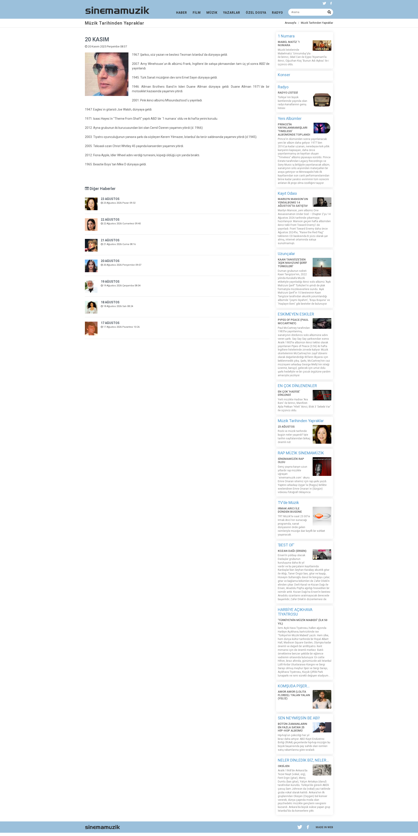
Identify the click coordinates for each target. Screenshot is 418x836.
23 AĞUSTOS (110, 199)
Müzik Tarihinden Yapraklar (317, 22)
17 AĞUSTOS (110, 323)
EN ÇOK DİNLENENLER (297, 385)
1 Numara (286, 36)
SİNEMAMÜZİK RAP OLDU (291, 460)
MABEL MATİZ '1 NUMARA (289, 43)
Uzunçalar (286, 253)
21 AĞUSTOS (110, 240)
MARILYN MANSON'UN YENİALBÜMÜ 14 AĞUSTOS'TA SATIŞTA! (293, 202)
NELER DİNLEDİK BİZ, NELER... (303, 760)
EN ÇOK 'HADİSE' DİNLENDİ (289, 393)
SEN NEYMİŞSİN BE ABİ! (299, 718)
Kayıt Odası (287, 193)
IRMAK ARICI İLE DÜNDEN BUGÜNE (290, 510)
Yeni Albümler (290, 118)
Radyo (283, 87)
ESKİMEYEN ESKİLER (296, 314)
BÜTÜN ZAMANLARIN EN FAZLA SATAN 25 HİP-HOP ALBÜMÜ (292, 727)
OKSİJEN (284, 766)
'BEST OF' (286, 545)
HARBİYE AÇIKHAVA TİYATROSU (295, 612)
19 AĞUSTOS (110, 281)
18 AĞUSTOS (110, 302)
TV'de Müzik (288, 502)
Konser (284, 74)
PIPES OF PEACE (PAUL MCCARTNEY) (293, 321)
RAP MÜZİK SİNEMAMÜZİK (301, 453)
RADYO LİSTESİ (288, 92)
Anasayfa (290, 22)
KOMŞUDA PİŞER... (294, 686)
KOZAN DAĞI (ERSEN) (292, 550)
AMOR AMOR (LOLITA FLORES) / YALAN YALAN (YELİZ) (294, 695)
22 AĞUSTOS (110, 219)
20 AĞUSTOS (110, 261)
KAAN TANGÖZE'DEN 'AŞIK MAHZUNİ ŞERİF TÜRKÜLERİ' (292, 263)
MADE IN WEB (324, 827)
